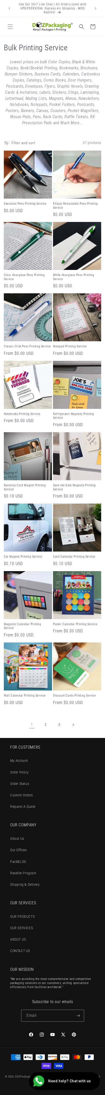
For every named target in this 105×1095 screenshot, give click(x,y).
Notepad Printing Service (70, 346)
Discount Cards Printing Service (74, 695)
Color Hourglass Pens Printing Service (24, 277)
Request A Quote (22, 806)
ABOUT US (18, 939)
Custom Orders (21, 795)
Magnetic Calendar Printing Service (22, 626)
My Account (19, 761)
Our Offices (18, 850)
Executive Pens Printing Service (25, 203)
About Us (17, 838)
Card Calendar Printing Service (74, 556)
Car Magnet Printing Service (23, 556)
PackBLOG (18, 862)
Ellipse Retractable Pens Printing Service (75, 206)
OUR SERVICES (21, 928)
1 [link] (32, 724)
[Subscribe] (78, 1016)
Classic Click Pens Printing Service (27, 346)
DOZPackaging (24, 1076)
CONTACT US (20, 951)
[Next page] (73, 724)
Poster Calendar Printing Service (75, 624)
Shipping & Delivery (25, 884)
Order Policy (19, 772)
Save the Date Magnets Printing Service (74, 487)
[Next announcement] (95, 8)
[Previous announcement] (9, 8)
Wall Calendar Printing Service (25, 695)
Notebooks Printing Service (22, 414)
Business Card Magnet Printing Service (25, 487)
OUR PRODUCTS (22, 916)
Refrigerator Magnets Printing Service (73, 416)
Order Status (19, 784)
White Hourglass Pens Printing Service (73, 277)
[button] (10, 26)
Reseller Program (23, 873)
